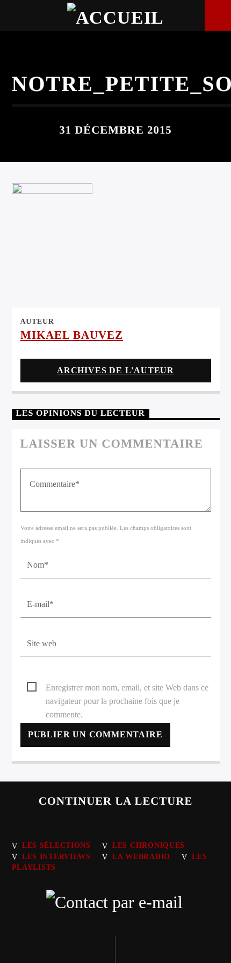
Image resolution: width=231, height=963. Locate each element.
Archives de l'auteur (115, 370)
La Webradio (141, 856)
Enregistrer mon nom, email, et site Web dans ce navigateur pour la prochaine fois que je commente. (127, 688)
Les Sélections (56, 845)
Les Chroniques (148, 845)
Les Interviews (56, 856)
